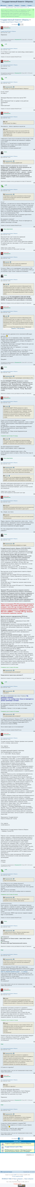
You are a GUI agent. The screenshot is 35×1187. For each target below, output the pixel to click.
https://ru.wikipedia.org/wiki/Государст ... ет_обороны (14, 971)
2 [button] (20, 24)
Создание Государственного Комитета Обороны (18, 1143)
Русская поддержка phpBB (17, 1176)
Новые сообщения (18, 1178)
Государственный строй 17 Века (13, 1146)
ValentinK (7, 262)
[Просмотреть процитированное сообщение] (14, 87)
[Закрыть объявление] (33, 9)
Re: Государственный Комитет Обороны (9, 48)
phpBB (14, 1174)
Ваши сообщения (28, 1178)
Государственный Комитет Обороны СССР (11, 22)
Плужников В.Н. (8, 87)
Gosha (6, 406)
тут (28, 7)
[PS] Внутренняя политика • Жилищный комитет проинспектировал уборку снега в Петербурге (18, 1150)
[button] (22, 25)
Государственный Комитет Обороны (14, 20)
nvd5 (6, 284)
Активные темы (7, 1178)
